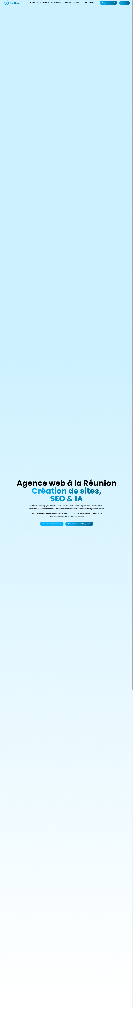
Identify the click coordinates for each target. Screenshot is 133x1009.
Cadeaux (68, 3)
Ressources (89, 3)
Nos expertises (56, 3)
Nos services (30, 3)
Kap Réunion (77, 3)
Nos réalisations (43, 3)
